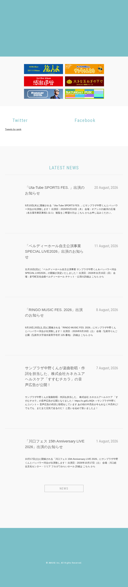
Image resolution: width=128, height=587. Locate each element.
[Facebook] (97, 39)
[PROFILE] (53, 540)
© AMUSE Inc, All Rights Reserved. (64, 563)
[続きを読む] (28, 219)
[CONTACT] (109, 33)
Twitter (20, 120)
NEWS (64, 488)
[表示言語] (114, 39)
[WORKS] (79, 33)
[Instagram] (102, 39)
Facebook (85, 120)
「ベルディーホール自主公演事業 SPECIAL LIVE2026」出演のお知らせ (54, 251)
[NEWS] (38, 540)
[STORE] (93, 33)
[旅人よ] (43, 69)
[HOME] (24, 540)
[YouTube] (108, 39)
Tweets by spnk (13, 129)
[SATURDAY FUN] (84, 94)
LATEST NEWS (64, 167)
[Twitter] (92, 39)
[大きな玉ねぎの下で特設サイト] (84, 81)
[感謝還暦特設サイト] (43, 81)
